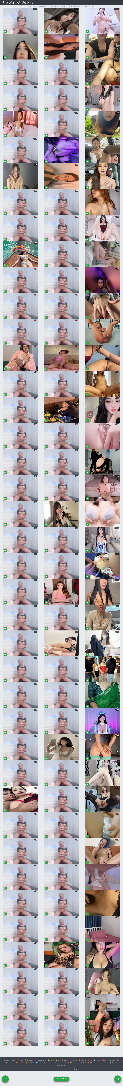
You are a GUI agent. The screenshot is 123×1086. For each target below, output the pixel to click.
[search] (117, 1078)
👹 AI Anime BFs (92, 1063)
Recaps (64, 1069)
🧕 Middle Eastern (40, 1060)
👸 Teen (57, 1060)
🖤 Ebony (13, 1060)
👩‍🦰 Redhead (82, 1060)
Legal (76, 1069)
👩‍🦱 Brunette (73, 1060)
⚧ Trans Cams (30, 1063)
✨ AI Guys (82, 1063)
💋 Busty (103, 1060)
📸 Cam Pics (113, 1063)
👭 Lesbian (111, 1060)
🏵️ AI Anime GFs (73, 1063)
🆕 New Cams (10, 1063)
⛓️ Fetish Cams (53, 1063)
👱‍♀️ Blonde (65, 1060)
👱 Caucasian (29, 1060)
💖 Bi (117, 1060)
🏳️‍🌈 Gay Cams (20, 1063)
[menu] (5, 1078)
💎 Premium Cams (41, 1063)
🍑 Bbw (90, 1060)
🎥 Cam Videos (103, 1063)
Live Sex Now (62, 1079)
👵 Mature (50, 1060)
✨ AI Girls (63, 1063)
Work (60, 1069)
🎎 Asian (6, 1060)
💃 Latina (20, 1060)
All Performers (70, 1069)
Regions (56, 1069)
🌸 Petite (96, 1060)
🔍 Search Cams (61, 1065)
